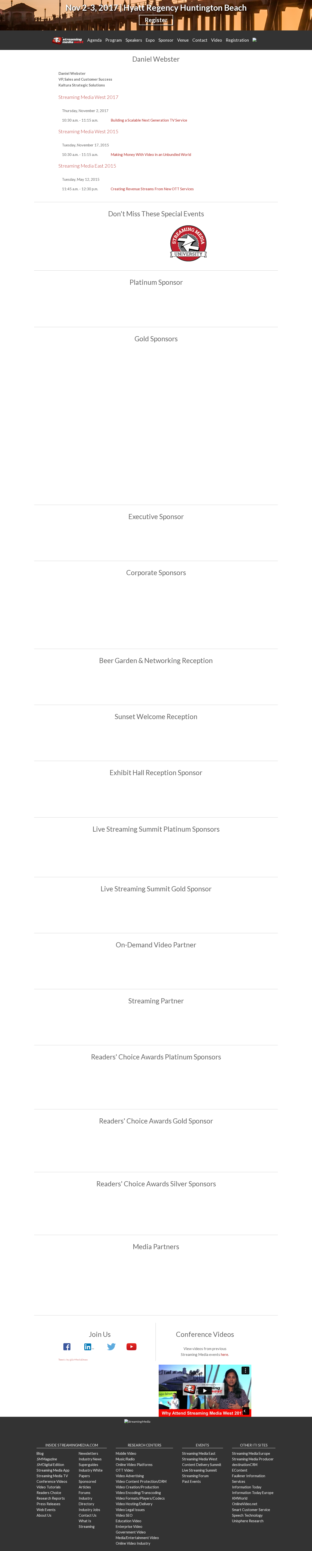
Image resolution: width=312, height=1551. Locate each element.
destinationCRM (244, 1465)
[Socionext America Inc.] (71, 472)
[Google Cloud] (156, 540)
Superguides (88, 1465)
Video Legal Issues (130, 1510)
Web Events (46, 1510)
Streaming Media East (198, 1453)
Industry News (90, 1459)
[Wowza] (240, 612)
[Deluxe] (184, 374)
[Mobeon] (156, 1024)
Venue (183, 40)
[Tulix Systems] (156, 740)
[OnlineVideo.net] (127, 1270)
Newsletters (88, 1453)
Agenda (94, 40)
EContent (239, 1470)
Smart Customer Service (251, 1510)
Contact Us (88, 1515)
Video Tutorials (49, 1487)
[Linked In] (89, 1349)
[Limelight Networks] (240, 423)
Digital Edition (50, 1465)
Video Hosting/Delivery (134, 1504)
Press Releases (48, 1504)
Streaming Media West (199, 1459)
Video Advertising (130, 1476)
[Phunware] (127, 612)
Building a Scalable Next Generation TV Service (149, 120)
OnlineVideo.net (244, 1504)
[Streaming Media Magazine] (240, 1270)
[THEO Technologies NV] (184, 472)
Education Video (128, 1521)
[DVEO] (127, 1084)
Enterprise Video (129, 1526)
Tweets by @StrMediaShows (73, 1359)
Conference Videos (52, 1481)
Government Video (131, 1532)
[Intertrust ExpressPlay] (184, 423)
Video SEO (124, 1515)
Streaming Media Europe (251, 1453)
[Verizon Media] (184, 612)
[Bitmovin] (127, 374)
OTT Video (124, 1470)
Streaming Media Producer (253, 1459)
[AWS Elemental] (156, 306)
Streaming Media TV (52, 1476)
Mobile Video (126, 1453)
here (224, 1354)
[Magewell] (184, 1211)
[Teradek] (127, 472)
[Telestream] (212, 854)
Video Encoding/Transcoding (138, 1493)
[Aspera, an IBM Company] (71, 374)
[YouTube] (129, 1349)
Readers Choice (49, 1493)
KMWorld (239, 1498)
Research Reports (51, 1498)
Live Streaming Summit (199, 1470)
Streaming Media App (53, 1470)
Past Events (191, 1481)
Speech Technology (247, 1515)
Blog (40, 1453)
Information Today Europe (252, 1493)
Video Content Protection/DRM (141, 1481)
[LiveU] (71, 612)
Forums (84, 1493)
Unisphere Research (247, 1521)
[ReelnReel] (184, 1270)
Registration (237, 40)
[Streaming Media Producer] (127, 1294)
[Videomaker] (184, 1294)
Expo (150, 40)
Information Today (246, 1487)
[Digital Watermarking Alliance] (240, 374)
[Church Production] (71, 1270)
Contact (199, 40)
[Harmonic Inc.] (71, 423)
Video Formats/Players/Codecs (140, 1498)
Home (68, 40)
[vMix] (240, 472)
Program (113, 40)
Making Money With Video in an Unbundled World (151, 154)
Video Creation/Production (137, 1487)
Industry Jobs (89, 1510)
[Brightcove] (156, 968)
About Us (44, 1515)
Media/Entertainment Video (137, 1538)
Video (216, 40)
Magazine (47, 1459)
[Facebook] (156, 854)
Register (156, 19)
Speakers (134, 40)
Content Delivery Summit (201, 1465)
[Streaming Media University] (188, 260)
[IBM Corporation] (127, 423)
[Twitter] (112, 1349)
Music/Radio (125, 1459)
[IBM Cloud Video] (156, 684)
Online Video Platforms (134, 1465)
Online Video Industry (133, 1543)
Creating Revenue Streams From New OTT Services (152, 189)
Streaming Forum (195, 1476)
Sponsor (166, 40)
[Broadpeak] (156, 912)
